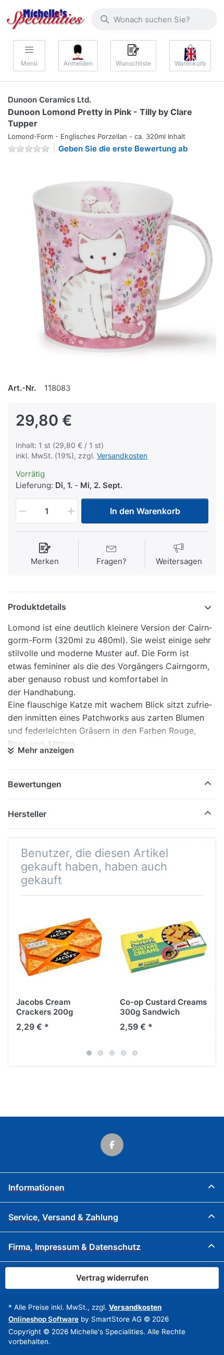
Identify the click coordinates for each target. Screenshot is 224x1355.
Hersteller (27, 814)
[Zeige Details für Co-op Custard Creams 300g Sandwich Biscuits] (163, 947)
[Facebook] (112, 1144)
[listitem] (112, 266)
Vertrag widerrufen (112, 1278)
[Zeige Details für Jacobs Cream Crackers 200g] (60, 947)
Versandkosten (122, 455)
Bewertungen (34, 784)
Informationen (36, 1187)
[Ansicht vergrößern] (112, 266)
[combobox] (154, 19)
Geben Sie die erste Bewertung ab (123, 149)
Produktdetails (37, 607)
